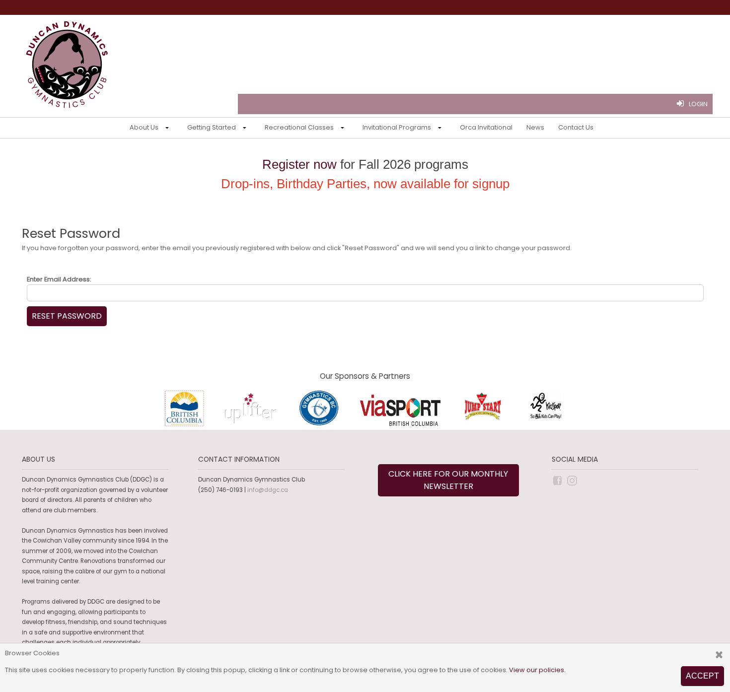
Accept (702, 676)
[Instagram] (573, 480)
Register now (299, 164)
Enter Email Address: (59, 279)
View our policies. (537, 670)
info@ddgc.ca (267, 490)
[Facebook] (558, 480)
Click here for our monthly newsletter (448, 480)
